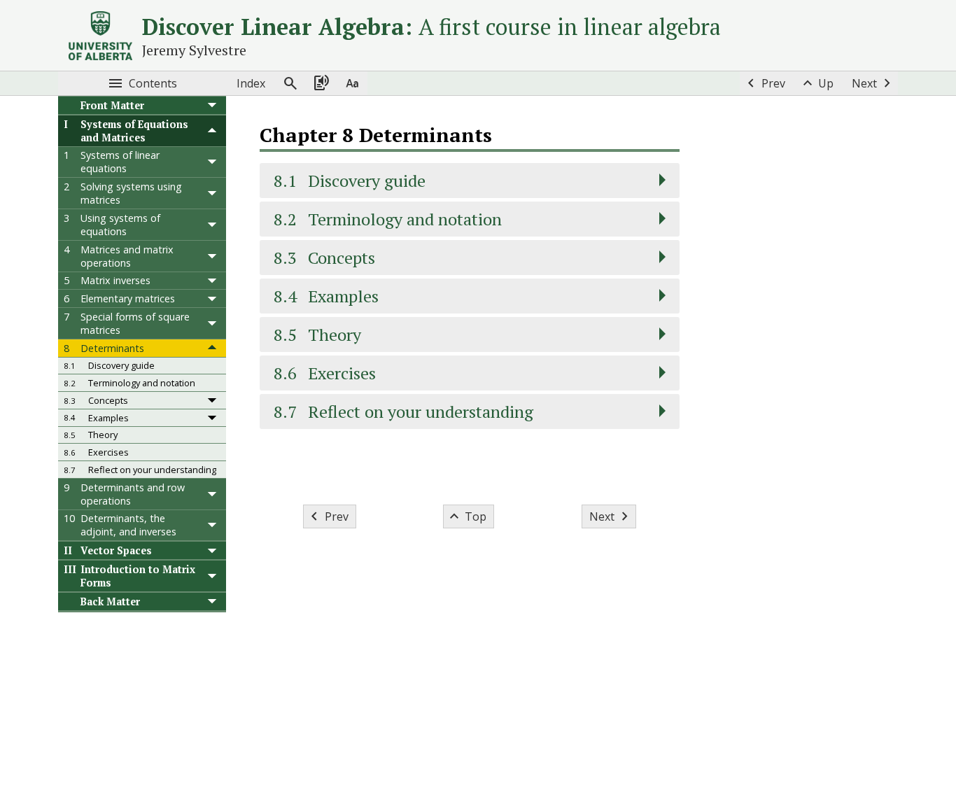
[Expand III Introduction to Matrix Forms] (212, 576)
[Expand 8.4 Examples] (212, 417)
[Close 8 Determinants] (212, 348)
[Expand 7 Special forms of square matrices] (212, 323)
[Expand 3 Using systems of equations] (212, 224)
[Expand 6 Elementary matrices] (212, 298)
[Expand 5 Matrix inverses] (212, 281)
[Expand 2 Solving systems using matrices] (212, 193)
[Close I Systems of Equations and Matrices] (212, 130)
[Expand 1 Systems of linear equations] (212, 162)
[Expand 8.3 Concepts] (212, 400)
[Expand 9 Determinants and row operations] (212, 494)
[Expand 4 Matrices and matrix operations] (212, 256)
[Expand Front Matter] (212, 105)
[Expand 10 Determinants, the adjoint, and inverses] (212, 525)
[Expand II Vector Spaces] (212, 550)
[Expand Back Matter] (212, 601)
